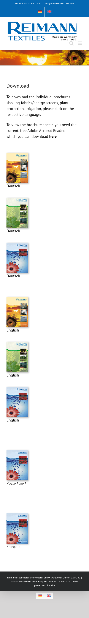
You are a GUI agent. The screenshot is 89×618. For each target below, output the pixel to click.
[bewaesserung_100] (17, 244)
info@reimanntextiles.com (60, 3)
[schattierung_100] (17, 154)
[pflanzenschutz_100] (17, 199)
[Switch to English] (48, 596)
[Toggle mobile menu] (80, 43)
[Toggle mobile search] (71, 43)
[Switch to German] (39, 12)
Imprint (51, 585)
